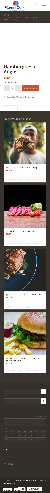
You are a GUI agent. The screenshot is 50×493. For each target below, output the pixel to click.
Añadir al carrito (30, 88)
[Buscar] (36, 5)
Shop (6, 14)
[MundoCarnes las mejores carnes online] (21, 5)
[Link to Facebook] (40, 486)
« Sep (6, 449)
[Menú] (42, 5)
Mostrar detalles (35, 180)
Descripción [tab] (11, 108)
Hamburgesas (29, 97)
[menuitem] (36, 5)
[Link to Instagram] (44, 486)
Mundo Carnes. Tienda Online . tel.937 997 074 (20, 480)
